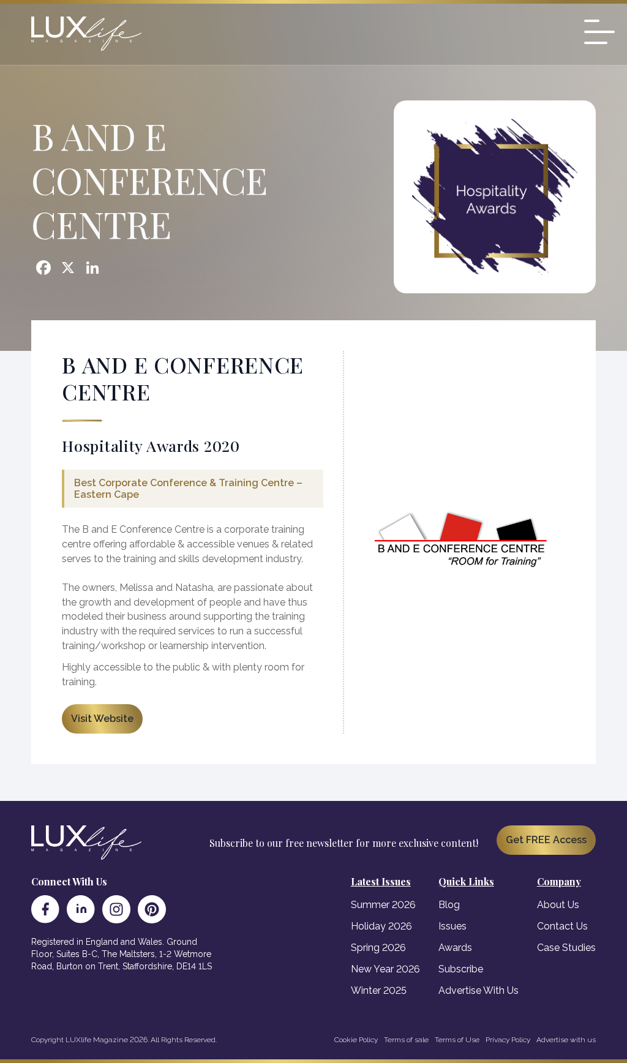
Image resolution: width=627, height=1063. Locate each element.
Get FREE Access (546, 840)
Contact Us (562, 926)
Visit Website (102, 718)
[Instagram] (116, 909)
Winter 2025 (379, 990)
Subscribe (460, 969)
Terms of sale (406, 1039)
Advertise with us (566, 1039)
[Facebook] (45, 909)
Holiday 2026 (381, 926)
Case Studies (566, 947)
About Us (558, 905)
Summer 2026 (383, 905)
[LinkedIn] (81, 909)
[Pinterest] (152, 909)
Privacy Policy (508, 1039)
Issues (452, 926)
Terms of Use (457, 1039)
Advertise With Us (478, 990)
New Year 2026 (385, 969)
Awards (455, 947)
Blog (449, 905)
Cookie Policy (356, 1039)
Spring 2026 (378, 947)
